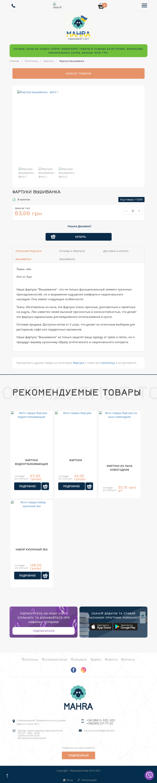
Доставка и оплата (115, 251)
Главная (14, 61)
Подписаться (43, 630)
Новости (111, 659)
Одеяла (96, 659)
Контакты (128, 659)
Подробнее (27, 486)
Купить (80, 237)
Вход (70, 780)
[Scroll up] (7, 776)
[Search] (57, 5)
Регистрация (88, 780)
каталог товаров (78, 73)
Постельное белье (54, 659)
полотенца (108, 363)
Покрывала (79, 659)
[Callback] (13, 6)
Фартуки (48, 61)
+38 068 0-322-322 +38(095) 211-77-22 (100, 722)
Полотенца (31, 61)
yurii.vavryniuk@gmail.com (99, 730)
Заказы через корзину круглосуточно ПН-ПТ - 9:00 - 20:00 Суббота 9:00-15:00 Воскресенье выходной (40, 734)
